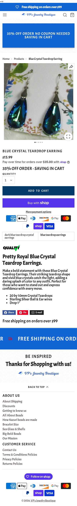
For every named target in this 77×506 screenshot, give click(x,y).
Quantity (9, 174)
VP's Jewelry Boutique (43, 500)
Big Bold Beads (12, 433)
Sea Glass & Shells (14, 429)
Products (19, 58)
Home (6, 58)
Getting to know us (14, 410)
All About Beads (13, 415)
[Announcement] (38, 7)
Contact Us (9, 450)
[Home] (38, 15)
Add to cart (38, 191)
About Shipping (12, 401)
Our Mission (10, 438)
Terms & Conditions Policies (20, 454)
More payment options (38, 211)
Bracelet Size (11, 424)
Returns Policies (12, 463)
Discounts (9, 406)
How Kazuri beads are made (20, 420)
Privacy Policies (12, 459)
